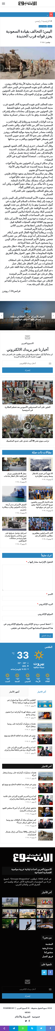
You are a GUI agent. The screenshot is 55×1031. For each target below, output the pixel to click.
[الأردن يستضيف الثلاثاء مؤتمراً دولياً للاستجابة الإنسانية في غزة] (27, 913)
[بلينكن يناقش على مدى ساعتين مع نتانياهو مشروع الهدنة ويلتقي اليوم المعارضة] (10, 913)
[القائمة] (3, 3)
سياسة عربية (42, 26)
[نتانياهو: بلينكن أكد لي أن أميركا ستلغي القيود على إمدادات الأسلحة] (45, 812)
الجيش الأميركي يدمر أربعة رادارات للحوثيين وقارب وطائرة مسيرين (14, 507)
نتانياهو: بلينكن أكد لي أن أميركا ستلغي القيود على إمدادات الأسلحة (19, 809)
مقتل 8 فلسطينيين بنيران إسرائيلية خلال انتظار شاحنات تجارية (15, 476)
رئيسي (38, 21)
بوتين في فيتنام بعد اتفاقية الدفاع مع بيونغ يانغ (29, 14)
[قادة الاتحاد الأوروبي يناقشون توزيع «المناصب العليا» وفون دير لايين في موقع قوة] (41, 493)
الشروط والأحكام (22, 1016)
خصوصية (36, 1016)
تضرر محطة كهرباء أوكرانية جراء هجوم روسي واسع (21, 713)
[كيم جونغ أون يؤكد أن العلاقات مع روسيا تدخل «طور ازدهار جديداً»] (45, 824)
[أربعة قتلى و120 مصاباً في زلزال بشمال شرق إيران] (45, 836)
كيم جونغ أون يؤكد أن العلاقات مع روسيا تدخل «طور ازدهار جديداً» (21, 821)
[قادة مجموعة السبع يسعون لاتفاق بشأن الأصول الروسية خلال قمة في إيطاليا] (45, 902)
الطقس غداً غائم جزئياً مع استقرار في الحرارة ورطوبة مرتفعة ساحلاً (21, 701)
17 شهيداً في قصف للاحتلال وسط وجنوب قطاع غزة (42, 474)
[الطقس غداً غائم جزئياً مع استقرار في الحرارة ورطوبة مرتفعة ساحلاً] (45, 704)
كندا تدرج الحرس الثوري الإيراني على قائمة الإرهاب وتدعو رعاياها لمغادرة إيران (20, 748)
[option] (27, 315)
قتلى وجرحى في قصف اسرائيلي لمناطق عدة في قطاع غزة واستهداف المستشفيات (27, 318)
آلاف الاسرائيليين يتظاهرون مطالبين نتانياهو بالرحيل (42, 534)
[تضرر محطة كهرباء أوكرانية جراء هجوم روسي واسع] (45, 716)
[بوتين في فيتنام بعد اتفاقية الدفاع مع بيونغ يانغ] (45, 739)
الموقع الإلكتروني (45, 614)
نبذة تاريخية (47, 948)
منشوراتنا (48, 952)
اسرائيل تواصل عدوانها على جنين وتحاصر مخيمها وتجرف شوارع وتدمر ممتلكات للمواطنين (15, 537)
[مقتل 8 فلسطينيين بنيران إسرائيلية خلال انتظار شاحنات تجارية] (14, 464)
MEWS (27, 1012)
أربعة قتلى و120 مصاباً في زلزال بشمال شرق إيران (20, 833)
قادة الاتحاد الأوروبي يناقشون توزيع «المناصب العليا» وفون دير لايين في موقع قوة (42, 505)
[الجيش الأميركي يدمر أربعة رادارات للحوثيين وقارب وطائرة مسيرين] (14, 494)
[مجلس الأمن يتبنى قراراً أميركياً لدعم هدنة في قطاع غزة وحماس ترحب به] (45, 923)
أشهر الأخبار (14, 691)
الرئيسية (46, 21)
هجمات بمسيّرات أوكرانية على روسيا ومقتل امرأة (21, 725)
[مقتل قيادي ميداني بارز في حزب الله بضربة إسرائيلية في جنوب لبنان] (10, 902)
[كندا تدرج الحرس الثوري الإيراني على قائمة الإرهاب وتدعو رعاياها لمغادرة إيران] (45, 751)
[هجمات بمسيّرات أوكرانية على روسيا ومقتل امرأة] (45, 728)
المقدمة (49, 944)
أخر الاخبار (41, 691)
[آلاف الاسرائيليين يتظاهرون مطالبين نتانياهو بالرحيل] (41, 523)
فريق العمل (47, 956)
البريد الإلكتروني (45, 604)
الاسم (49, 594)
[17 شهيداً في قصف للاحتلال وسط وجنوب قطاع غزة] (41, 464)
